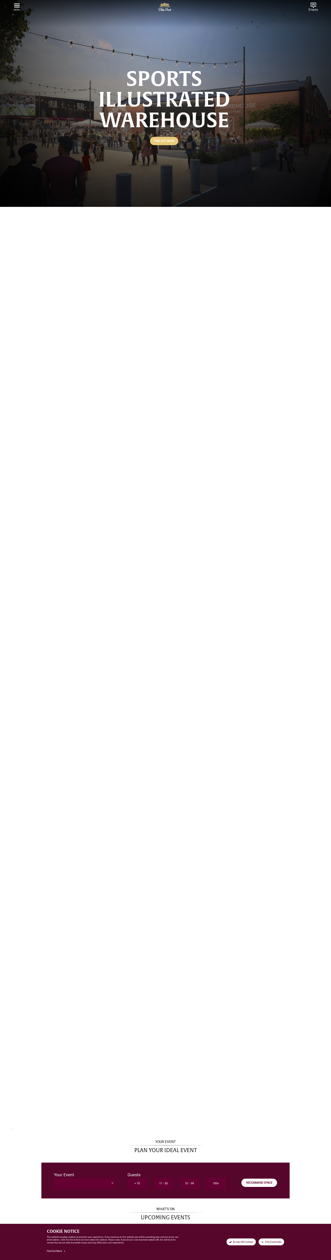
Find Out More (164, 141)
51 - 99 (189, 1183)
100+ (216, 1183)
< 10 (137, 1183)
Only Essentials (273, 1242)
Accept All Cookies (243, 1242)
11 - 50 (163, 1183)
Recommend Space (259, 1182)
